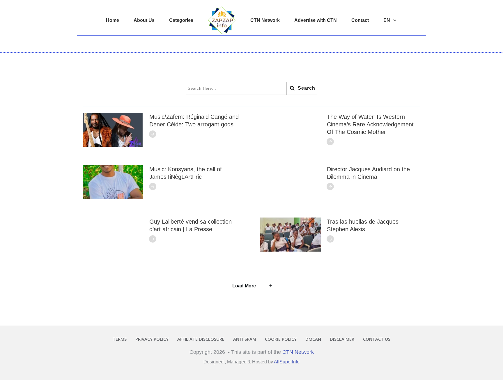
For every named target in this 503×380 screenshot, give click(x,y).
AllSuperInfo (287, 361)
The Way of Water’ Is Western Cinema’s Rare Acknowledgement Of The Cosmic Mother (370, 124)
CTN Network (298, 352)
